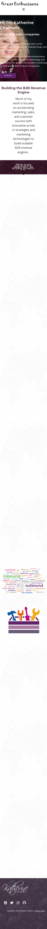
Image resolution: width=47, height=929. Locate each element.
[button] (23, 9)
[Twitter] (12, 903)
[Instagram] (18, 903)
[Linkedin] (5, 903)
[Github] (24, 903)
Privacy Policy (40, 911)
